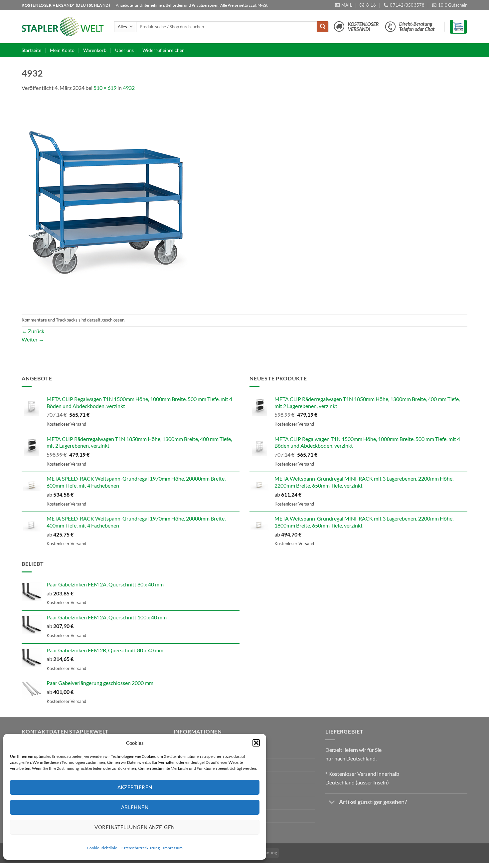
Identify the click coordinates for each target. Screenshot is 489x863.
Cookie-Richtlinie (102, 847)
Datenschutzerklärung (140, 847)
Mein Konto (62, 50)
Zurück (33, 331)
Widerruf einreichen (163, 50)
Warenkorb (94, 50)
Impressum (173, 847)
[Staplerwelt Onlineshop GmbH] (63, 27)
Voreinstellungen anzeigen (134, 827)
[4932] (106, 202)
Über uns (124, 50)
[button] (256, 743)
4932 (129, 88)
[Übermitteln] (322, 27)
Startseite (31, 50)
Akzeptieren (134, 787)
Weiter (33, 339)
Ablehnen (135, 807)
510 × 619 (104, 88)
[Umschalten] (331, 803)
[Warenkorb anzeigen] (458, 27)
